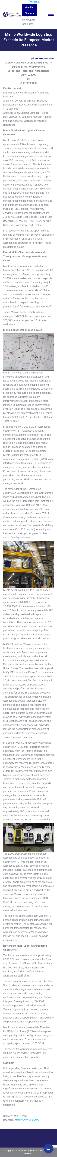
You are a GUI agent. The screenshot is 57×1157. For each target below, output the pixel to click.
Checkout (29, 13)
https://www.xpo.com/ (27, 1119)
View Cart (29, 7)
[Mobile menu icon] (51, 14)
